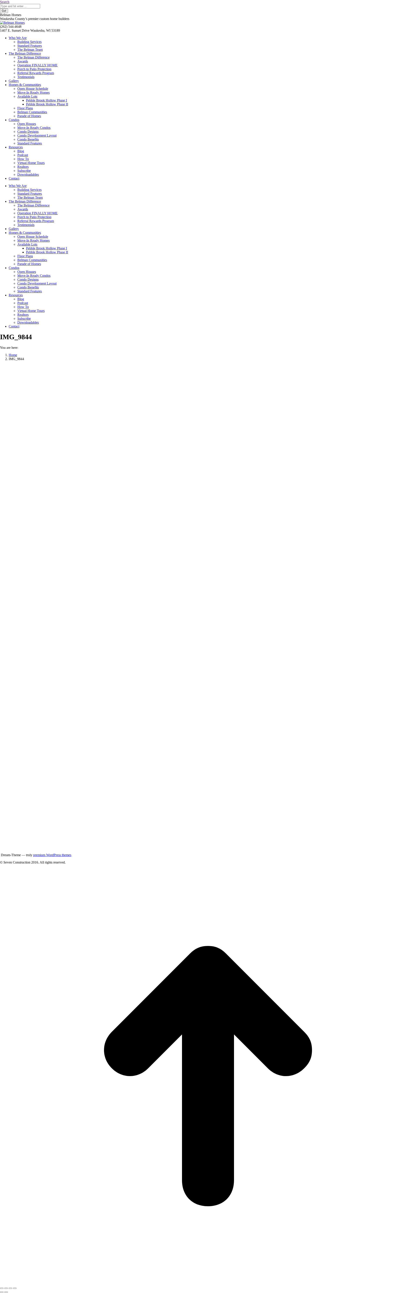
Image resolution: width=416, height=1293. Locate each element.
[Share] (6, 1288)
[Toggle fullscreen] (10, 1288)
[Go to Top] (208, 1283)
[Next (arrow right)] (6, 1292)
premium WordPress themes (52, 855)
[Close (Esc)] (1, 1288)
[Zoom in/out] (14, 1288)
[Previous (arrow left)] (1, 1292)
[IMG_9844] (165, 851)
